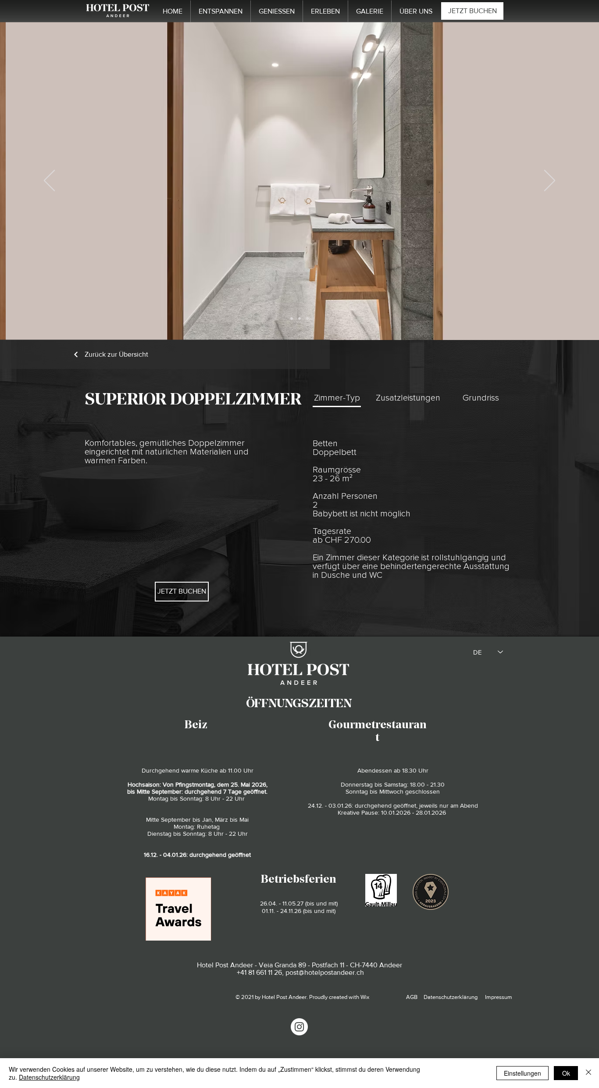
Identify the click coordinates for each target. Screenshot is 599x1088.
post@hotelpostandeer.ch (324, 972)
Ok (566, 1073)
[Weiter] (549, 181)
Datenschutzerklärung (49, 1077)
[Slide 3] (307, 318)
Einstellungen (522, 1073)
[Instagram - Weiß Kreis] (299, 1026)
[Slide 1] (291, 318)
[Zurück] (49, 181)
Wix (364, 997)
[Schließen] (588, 1073)
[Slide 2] (299, 318)
